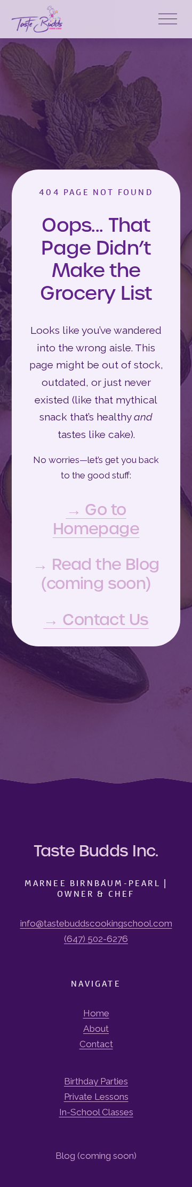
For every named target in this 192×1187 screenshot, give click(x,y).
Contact (96, 1044)
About (96, 1028)
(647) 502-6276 (96, 938)
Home (96, 1013)
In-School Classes (96, 1112)
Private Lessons (96, 1096)
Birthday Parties (96, 1081)
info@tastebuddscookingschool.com (96, 923)
